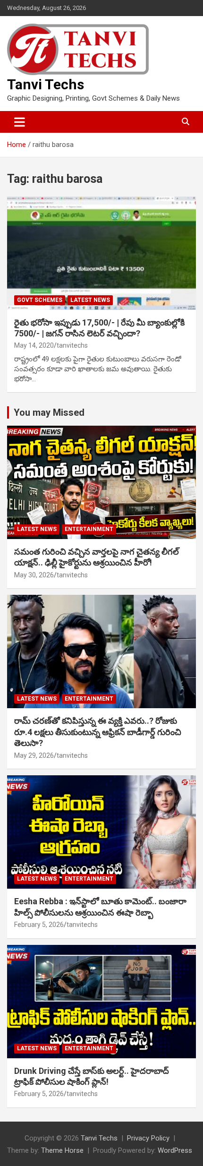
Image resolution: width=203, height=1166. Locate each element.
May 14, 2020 (34, 345)
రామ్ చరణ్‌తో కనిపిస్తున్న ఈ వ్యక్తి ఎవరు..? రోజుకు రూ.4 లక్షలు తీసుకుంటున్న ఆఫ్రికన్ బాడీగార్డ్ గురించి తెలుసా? (97, 732)
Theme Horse (62, 1150)
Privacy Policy (148, 1138)
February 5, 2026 (39, 924)
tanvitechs (72, 345)
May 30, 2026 (34, 575)
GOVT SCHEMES (39, 300)
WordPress (175, 1150)
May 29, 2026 (34, 755)
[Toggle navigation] (19, 122)
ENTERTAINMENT (89, 529)
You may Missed (49, 412)
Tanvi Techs (45, 84)
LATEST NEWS (90, 300)
